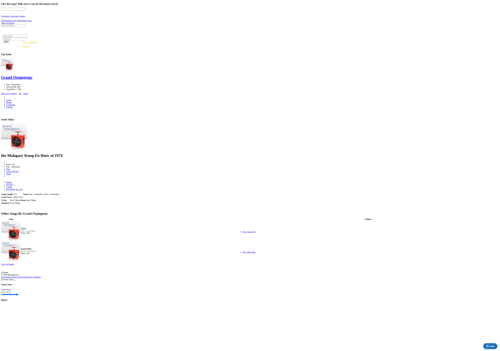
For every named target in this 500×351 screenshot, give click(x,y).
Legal (18, 277)
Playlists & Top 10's (14, 189)
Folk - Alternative (28, 231)
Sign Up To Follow (9, 94)
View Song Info (248, 232)
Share (25, 94)
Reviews (9, 185)
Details (9, 182)
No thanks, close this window (13, 16)
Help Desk (11, 277)
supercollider (26, 249)
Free (8, 169)
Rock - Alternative (28, 251)
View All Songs (7, 264)
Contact (24, 277)
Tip (20, 94)
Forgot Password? (30, 42)
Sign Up (26, 46)
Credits (9, 187)
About (3, 277)
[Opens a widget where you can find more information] (490, 346)
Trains (23, 228)
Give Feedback (34, 277)
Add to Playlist (12, 171)
